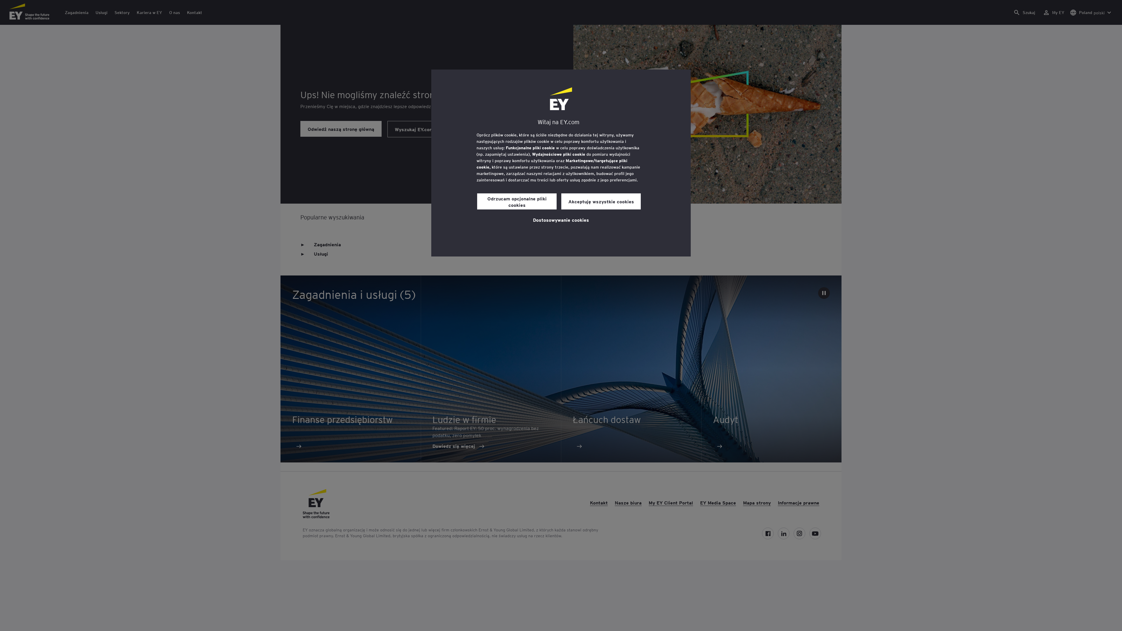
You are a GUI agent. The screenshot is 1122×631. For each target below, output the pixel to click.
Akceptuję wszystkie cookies (601, 201)
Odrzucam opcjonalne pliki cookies (517, 201)
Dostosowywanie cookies (561, 219)
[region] (561, 163)
